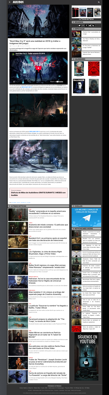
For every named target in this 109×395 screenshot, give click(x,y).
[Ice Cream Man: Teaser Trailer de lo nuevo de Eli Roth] (76, 295)
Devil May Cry (23, 202)
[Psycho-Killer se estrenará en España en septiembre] (76, 322)
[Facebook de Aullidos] (86, 25)
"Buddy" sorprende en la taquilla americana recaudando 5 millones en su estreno (47, 212)
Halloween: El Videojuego (56, 388)
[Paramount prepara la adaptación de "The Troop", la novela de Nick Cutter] (18, 322)
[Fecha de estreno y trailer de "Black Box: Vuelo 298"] (76, 329)
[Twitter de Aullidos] (79, 25)
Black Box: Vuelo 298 (40, 388)
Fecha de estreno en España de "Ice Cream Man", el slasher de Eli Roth (91, 288)
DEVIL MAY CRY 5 (27, 87)
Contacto (56, 390)
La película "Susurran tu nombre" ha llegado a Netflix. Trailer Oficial (48, 307)
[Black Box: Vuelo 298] (94, 68)
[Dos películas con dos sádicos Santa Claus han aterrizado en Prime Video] (18, 349)
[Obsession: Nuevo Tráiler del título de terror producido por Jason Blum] (76, 260)
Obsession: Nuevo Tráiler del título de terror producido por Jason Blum (91, 260)
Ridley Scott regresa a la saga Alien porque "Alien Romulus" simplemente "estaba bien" (47, 266)
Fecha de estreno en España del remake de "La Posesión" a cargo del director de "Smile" (48, 374)
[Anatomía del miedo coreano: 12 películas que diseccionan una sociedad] (18, 228)
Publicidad (61, 390)
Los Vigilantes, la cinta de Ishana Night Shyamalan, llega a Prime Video (45, 253)
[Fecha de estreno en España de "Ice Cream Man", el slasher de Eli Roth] (76, 288)
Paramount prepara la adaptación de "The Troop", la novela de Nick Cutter (46, 320)
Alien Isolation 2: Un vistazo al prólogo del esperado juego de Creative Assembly (46, 293)
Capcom (18, 202)
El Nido (87, 388)
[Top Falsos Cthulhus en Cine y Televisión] (76, 40)
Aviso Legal (67, 390)
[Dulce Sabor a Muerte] (79, 68)
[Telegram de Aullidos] (89, 25)
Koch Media (13, 202)
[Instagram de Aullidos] (83, 25)
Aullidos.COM (38, 390)
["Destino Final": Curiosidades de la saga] (76, 34)
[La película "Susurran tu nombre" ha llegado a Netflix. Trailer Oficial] (18, 309)
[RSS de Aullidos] (93, 25)
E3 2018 (28, 202)
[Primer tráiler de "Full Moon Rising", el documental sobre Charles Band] (76, 308)
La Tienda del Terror (86, 19)
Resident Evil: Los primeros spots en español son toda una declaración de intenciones (48, 239)
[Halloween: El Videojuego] (79, 86)
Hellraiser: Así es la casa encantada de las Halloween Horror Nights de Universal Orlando (47, 281)
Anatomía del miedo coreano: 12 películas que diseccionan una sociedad (48, 226)
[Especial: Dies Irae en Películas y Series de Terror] (76, 54)
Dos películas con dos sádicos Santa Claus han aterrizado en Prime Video (47, 347)
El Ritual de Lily (79, 388)
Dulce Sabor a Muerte (26, 388)
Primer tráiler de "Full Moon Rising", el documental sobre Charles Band (91, 308)
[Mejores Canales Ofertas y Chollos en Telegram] (86, 217)
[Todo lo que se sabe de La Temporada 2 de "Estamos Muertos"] (76, 301)
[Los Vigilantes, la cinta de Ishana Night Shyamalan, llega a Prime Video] (18, 255)
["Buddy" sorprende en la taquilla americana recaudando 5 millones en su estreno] (18, 214)
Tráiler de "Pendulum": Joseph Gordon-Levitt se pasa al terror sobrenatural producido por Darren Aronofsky (48, 361)
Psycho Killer (69, 388)
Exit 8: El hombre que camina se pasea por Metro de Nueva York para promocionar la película (91, 254)
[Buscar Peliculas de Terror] (99, 2)
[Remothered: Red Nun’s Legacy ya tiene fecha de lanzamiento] (76, 281)
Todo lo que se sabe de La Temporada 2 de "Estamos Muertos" (91, 301)
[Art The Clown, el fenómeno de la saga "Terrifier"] (76, 47)
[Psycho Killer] (94, 86)
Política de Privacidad (76, 390)
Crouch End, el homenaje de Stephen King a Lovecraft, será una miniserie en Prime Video (91, 274)
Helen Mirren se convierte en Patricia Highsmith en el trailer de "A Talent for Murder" (45, 334)
